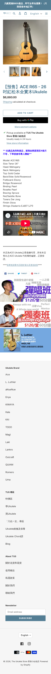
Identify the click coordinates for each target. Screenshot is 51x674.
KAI (7, 419)
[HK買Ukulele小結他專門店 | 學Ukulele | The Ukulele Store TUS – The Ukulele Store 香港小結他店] (25, 301)
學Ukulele (10, 506)
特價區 (8, 498)
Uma (7, 479)
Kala (7, 412)
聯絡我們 (10, 593)
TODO (8, 427)
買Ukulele (10, 513)
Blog (7, 543)
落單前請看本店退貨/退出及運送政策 (22, 265)
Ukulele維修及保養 (15, 528)
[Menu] (46, 13)
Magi (8, 434)
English (24, 635)
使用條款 (10, 570)
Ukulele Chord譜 (14, 536)
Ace (7, 374)
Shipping (7, 101)
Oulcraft (9, 457)
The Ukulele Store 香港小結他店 (25, 661)
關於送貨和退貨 (13, 563)
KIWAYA (9, 404)
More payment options (25, 126)
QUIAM (9, 464)
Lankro (9, 449)
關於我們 (10, 585)
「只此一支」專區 (14, 521)
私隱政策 (10, 578)
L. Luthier (10, 382)
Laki (7, 442)
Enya (8, 397)
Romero (9, 472)
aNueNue (10, 389)
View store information (18, 143)
